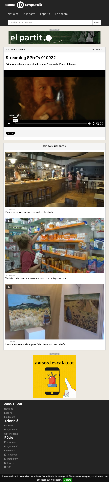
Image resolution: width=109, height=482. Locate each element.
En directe (61, 14)
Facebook (11, 454)
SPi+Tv (21, 49)
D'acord (67, 479)
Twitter (10, 463)
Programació (11, 429)
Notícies (13, 14)
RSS (8, 467)
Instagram (12, 458)
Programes (10, 442)
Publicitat (9, 425)
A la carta (29, 14)
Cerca (96, 22)
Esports (45, 14)
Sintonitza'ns (11, 433)
